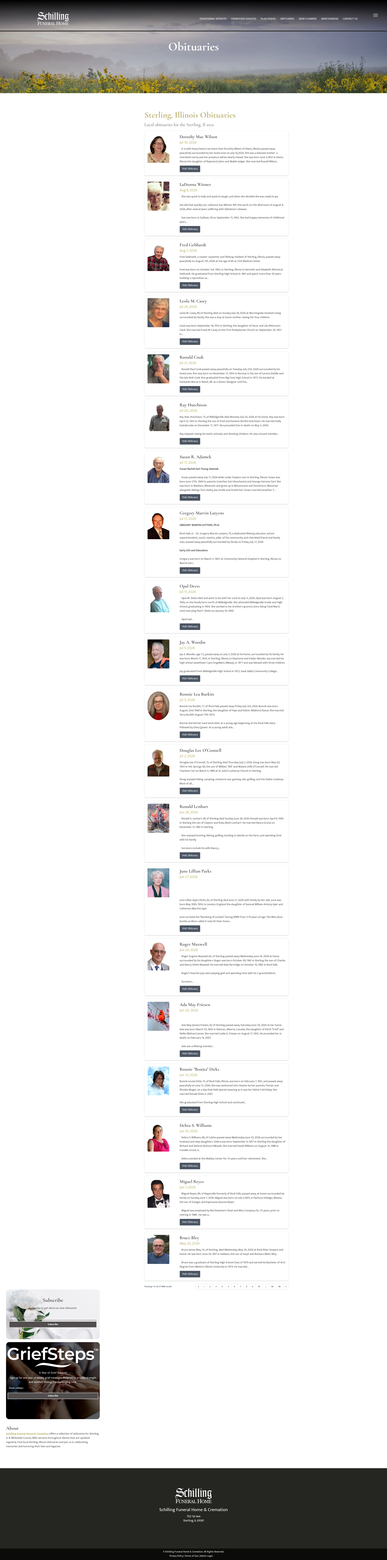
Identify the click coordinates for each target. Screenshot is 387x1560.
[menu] (375, 15)
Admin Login (206, 1556)
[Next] (286, 1286)
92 (272, 1286)
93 (279, 1286)
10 (259, 1286)
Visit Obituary (190, 169)
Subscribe (53, 1324)
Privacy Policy (176, 1556)
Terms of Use (191, 1556)
